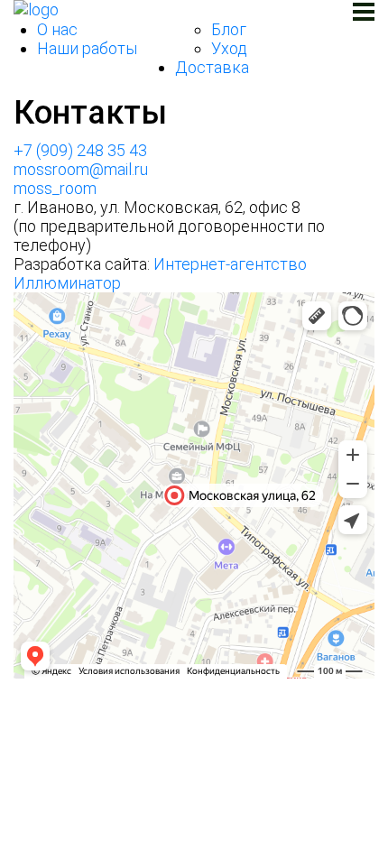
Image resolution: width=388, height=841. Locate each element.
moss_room (55, 188)
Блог (228, 29)
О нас (57, 29)
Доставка (212, 67)
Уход (229, 48)
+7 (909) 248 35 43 (80, 150)
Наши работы (87, 48)
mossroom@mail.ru (81, 169)
